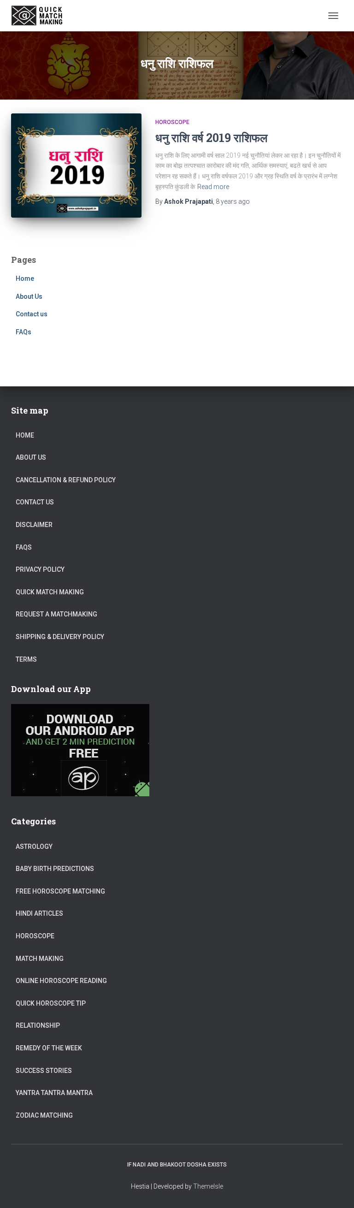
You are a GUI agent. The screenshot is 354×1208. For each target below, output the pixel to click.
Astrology (34, 846)
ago (233, 201)
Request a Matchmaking (56, 614)
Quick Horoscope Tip (51, 1003)
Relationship (38, 1025)
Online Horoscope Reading (61, 980)
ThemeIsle (208, 1186)
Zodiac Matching (44, 1115)
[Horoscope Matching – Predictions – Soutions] (41, 16)
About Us (29, 296)
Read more (213, 186)
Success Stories (44, 1070)
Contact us (31, 314)
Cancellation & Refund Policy (66, 480)
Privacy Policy (40, 569)
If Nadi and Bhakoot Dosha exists (177, 1164)
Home (25, 278)
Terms (26, 659)
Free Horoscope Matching (60, 891)
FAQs (23, 332)
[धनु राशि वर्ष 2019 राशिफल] (76, 165)
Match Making (40, 958)
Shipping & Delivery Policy (60, 636)
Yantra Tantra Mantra (54, 1092)
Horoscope (172, 122)
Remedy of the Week (49, 1048)
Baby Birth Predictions (55, 868)
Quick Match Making (50, 592)
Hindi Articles (39, 913)
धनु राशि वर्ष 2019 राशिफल (211, 137)
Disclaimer (34, 524)
